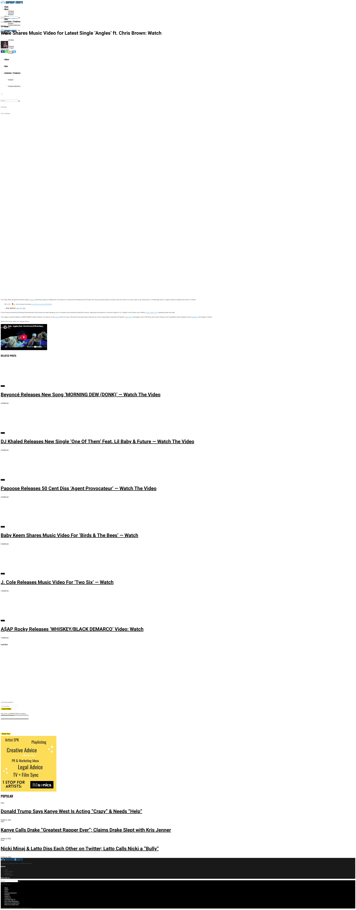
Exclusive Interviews (14, 25)
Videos (3, 26)
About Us (7, 896)
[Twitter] (14, 51)
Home (6, 6)
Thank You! (6, 734)
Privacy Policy (8, 871)
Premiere (10, 23)
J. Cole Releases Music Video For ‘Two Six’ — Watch (57, 582)
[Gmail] (10, 51)
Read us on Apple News (11, 904)
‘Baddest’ (194, 317)
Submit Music (8, 875)
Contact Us (7, 873)
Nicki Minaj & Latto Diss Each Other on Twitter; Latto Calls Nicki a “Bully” (80, 848)
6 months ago (5, 544)
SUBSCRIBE (6, 709)
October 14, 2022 (6, 857)
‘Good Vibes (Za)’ (151, 312)
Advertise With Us (9, 899)
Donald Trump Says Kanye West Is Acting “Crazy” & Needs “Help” (71, 811)
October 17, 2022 (6, 820)
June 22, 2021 (5, 49)
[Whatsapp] (6, 51)
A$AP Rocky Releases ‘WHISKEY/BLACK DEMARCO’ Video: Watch (72, 629)
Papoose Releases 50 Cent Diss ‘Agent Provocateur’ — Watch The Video (78, 488)
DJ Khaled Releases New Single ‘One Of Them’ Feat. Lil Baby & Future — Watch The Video (97, 441)
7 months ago (5, 590)
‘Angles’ (31, 300)
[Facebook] (3, 51)
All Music (11, 11)
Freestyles (11, 13)
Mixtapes (11, 14)
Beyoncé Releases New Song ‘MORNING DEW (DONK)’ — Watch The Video (80, 394)
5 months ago (5, 450)
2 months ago (5, 403)
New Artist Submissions (11, 901)
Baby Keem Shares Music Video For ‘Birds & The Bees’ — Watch (69, 535)
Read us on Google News (12, 903)
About (6, 870)
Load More (4, 644)
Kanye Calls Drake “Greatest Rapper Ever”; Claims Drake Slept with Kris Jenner (86, 830)
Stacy (12, 48)
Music (6, 9)
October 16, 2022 (6, 838)
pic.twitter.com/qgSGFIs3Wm (42, 304)
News (2, 803)
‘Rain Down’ (129, 317)
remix (57, 317)
